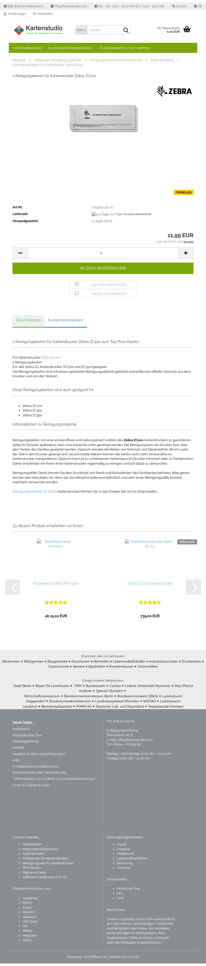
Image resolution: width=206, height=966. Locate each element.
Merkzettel (44, 14)
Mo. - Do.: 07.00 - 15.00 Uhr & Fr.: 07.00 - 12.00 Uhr (131, 6)
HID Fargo (30, 921)
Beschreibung (28, 320)
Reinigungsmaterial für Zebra (35, 491)
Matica (27, 931)
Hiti (25, 926)
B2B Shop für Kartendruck (25, 6)
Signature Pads (34, 872)
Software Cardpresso (39, 877)
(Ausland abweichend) (137, 214)
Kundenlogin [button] (16, 14)
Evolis (27, 907)
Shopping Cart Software (85, 957)
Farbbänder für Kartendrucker (45, 858)
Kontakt (18, 747)
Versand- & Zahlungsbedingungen (39, 754)
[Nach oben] (192, 958)
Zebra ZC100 (51, 357)
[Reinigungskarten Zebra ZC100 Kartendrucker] (103, 120)
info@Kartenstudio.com (70, 6)
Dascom (29, 912)
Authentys (30, 898)
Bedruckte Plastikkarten (41, 849)
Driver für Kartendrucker (31, 785)
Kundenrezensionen (65, 320)
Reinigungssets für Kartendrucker (48, 863)
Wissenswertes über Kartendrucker (40, 772)
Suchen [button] (180, 6)
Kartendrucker (27, 48)
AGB (16, 760)
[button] (197, 6)
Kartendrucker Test (27, 735)
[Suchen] (126, 29)
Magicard (30, 935)
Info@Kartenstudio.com (135, 740)
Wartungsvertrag (25, 741)
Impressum (21, 729)
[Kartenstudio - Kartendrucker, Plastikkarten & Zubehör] (40, 30)
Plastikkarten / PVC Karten (124, 48)
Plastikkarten (32, 844)
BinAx (27, 903)
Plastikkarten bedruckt (70, 48)
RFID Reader (32, 868)
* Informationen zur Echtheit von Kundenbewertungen (54, 779)
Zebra (27, 940)
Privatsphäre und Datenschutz (35, 766)
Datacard (29, 917)
